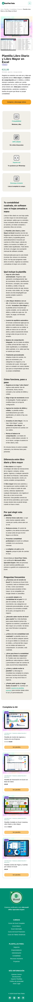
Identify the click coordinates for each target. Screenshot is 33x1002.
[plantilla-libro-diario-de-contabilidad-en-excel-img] (16, 27)
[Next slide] (30, 27)
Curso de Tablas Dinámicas (16, 934)
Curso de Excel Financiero (16, 932)
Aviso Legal (16, 983)
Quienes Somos (16, 974)
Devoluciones (16, 977)
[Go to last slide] (3, 27)
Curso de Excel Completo (16, 923)
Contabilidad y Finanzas (16, 9)
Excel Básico (16, 926)
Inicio (2, 9)
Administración (16, 953)
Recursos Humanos (16, 958)
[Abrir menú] (29, 3)
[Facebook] (10, 998)
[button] (8, 44)
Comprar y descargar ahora (16, 102)
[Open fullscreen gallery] (30, 36)
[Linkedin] (23, 998)
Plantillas (6, 9)
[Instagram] (14, 998)
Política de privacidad (16, 981)
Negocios (17, 947)
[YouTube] (18, 998)
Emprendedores (16, 950)
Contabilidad (16, 956)
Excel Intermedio (16, 929)
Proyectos (16, 961)
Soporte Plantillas (16, 979)
